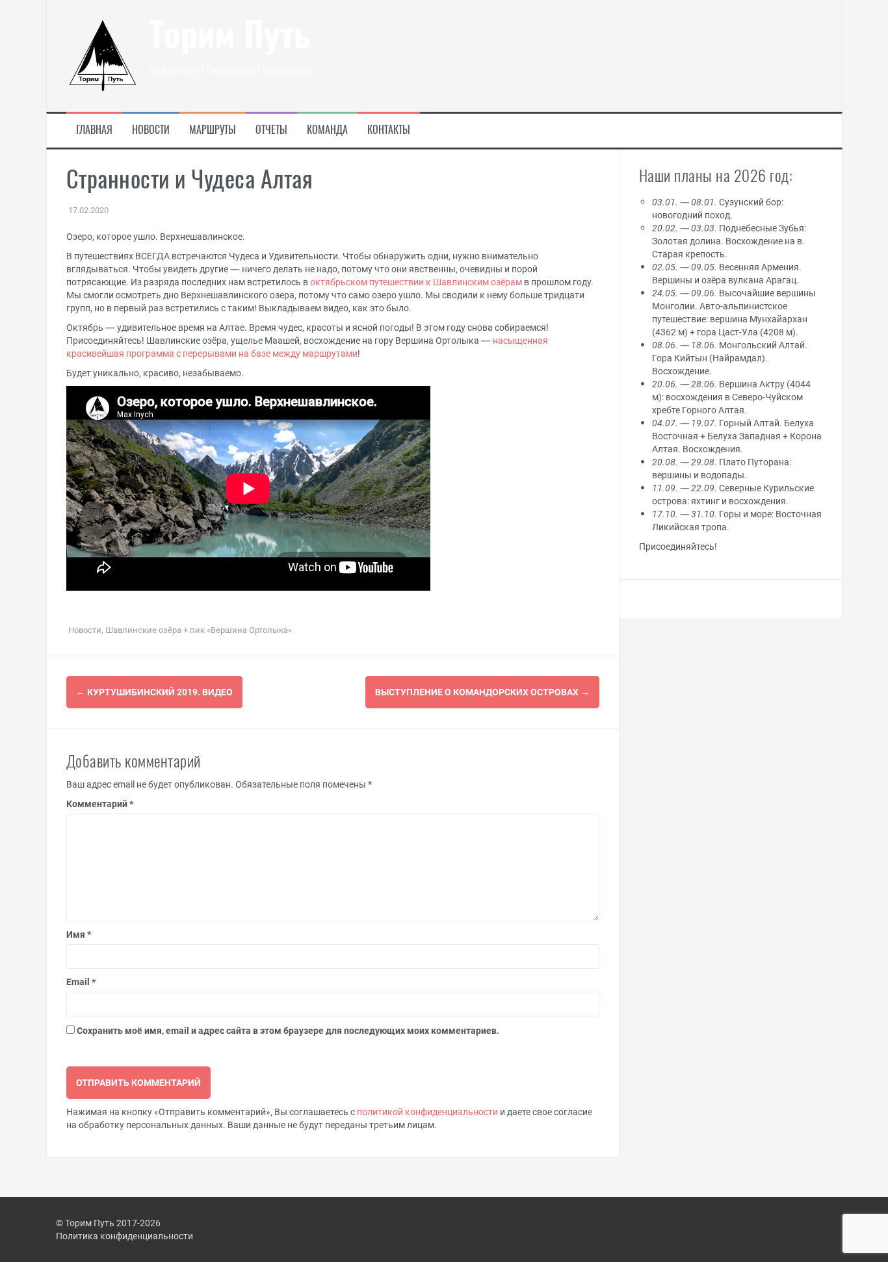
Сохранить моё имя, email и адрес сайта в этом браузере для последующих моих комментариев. (288, 1030)
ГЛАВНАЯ (94, 130)
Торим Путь (230, 38)
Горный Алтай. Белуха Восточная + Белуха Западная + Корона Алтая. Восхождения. (737, 436)
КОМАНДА (327, 130)
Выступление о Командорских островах (482, 692)
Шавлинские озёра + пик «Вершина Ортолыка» (198, 630)
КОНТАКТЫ (388, 130)
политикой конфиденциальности (427, 1111)
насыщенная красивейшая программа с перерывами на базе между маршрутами (307, 346)
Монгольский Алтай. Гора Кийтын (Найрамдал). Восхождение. (729, 358)
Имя (78, 934)
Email (81, 981)
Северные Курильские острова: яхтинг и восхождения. (733, 494)
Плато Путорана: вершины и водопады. (721, 468)
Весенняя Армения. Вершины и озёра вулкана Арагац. (727, 273)
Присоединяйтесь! (678, 546)
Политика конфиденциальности (124, 1236)
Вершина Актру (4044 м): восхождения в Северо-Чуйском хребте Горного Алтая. (731, 397)
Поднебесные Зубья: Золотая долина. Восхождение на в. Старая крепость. (729, 241)
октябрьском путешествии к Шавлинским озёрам (416, 282)
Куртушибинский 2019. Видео (154, 692)
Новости (84, 630)
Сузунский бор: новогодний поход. (717, 208)
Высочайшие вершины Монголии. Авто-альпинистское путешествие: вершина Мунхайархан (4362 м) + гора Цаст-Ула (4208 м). (734, 312)
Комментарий (99, 803)
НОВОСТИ (151, 130)
